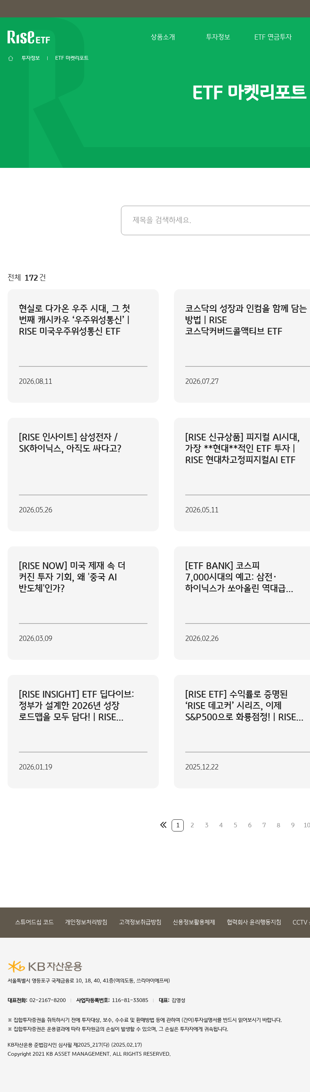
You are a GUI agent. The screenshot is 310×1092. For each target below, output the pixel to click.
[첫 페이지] (163, 825)
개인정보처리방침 (86, 923)
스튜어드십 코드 (34, 923)
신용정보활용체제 (194, 923)
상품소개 (163, 37)
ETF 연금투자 (273, 37)
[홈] (11, 58)
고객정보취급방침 (140, 923)
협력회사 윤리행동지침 (254, 923)
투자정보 (218, 37)
